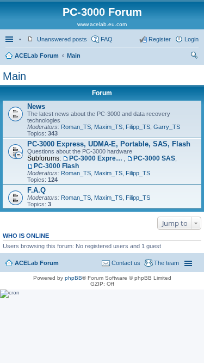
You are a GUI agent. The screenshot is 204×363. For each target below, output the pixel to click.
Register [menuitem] (160, 39)
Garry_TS (166, 127)
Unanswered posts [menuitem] (62, 39)
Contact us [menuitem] (126, 263)
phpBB (73, 278)
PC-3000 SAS (154, 158)
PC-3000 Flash (56, 166)
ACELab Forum (37, 55)
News (36, 106)
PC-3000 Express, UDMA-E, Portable (96, 158)
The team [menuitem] (166, 263)
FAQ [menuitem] (107, 39)
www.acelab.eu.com (102, 24)
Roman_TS (76, 127)
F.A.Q (36, 190)
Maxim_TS (108, 127)
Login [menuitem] (191, 39)
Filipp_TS (138, 127)
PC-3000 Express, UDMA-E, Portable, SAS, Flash (108, 144)
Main (74, 55)
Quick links (10, 39)
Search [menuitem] (194, 56)
